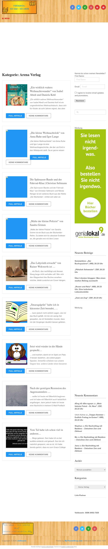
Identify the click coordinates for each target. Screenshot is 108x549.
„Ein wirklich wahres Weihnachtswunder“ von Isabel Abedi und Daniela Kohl (46, 91)
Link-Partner (80, 495)
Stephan (78, 426)
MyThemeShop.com (73, 541)
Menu (7, 18)
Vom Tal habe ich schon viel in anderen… (46, 431)
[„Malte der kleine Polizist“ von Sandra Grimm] (16, 228)
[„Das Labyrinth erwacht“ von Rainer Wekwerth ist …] (16, 270)
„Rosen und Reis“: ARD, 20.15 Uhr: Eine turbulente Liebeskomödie (88, 289)
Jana (77, 446)
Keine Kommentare (38, 116)
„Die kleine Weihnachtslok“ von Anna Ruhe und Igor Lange (47, 134)
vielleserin (21, 541)
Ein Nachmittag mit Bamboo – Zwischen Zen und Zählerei (88, 428)
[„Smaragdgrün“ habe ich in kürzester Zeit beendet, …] (16, 312)
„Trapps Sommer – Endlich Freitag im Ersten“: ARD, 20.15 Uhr (90, 417)
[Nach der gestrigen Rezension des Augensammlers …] (16, 395)
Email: (77, 87)
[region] (54, 45)
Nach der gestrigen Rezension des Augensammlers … (48, 390)
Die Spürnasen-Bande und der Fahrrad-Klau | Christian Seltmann (48, 181)
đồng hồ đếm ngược (84, 403)
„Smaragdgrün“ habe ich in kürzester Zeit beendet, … (44, 306)
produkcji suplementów (67, 546)
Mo (76, 437)
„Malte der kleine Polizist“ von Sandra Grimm (46, 223)
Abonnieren (80, 101)
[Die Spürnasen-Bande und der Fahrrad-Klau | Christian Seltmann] (16, 187)
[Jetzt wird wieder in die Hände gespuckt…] (16, 354)
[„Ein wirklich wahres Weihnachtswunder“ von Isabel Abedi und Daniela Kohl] (16, 95)
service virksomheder (47, 546)
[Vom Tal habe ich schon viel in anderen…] (16, 437)
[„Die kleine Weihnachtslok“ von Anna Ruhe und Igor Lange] (16, 143)
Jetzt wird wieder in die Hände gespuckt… (46, 348)
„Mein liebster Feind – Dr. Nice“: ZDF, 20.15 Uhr (88, 406)
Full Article (15, 116)
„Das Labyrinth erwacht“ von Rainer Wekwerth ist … (45, 264)
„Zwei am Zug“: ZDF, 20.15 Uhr (88, 298)
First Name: (79, 76)
